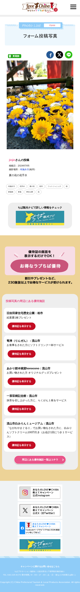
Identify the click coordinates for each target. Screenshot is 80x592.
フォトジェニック (54, 186)
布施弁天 (24, 169)
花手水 (22, 186)
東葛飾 (16, 56)
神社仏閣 (29, 192)
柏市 (41, 186)
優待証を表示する (21, 326)
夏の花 (32, 186)
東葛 (19, 192)
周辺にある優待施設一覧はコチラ (40, 459)
